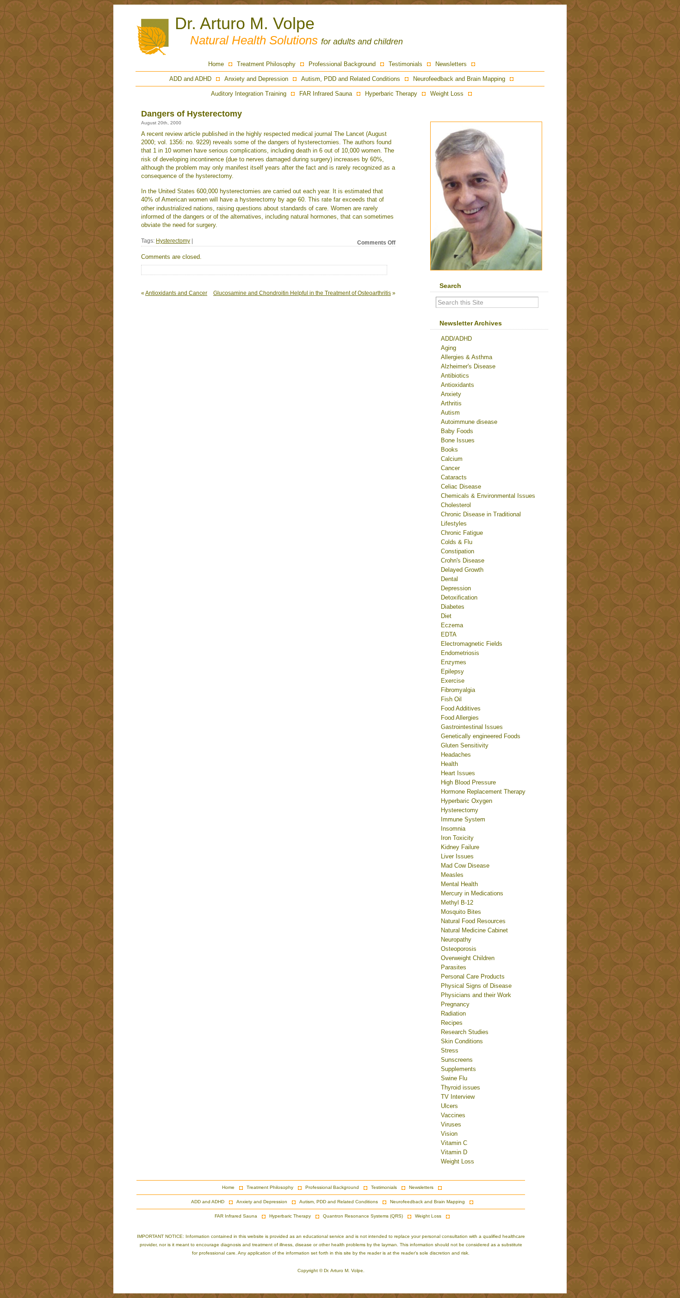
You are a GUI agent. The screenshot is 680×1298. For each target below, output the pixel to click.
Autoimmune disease (469, 421)
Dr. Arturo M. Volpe (245, 23)
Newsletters (451, 64)
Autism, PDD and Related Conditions (350, 78)
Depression (456, 588)
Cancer (450, 468)
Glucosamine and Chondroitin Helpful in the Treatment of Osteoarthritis (302, 293)
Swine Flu (454, 1078)
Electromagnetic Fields (471, 643)
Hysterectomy (173, 241)
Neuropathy (456, 939)
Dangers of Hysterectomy (191, 113)
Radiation (453, 1013)
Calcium (452, 458)
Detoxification (459, 597)
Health (449, 763)
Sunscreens (457, 1059)
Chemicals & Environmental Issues (488, 495)
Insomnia (453, 828)
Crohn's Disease (462, 560)
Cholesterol (456, 505)
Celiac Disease (461, 486)
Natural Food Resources (473, 921)
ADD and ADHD (190, 78)
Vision (449, 1133)
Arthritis (451, 403)
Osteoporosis (458, 948)
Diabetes (452, 606)
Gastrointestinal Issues (472, 726)
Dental (449, 579)
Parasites (453, 967)
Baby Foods (457, 431)
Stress (449, 1050)
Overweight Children (468, 958)
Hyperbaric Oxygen (466, 800)
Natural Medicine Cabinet (474, 930)
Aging (448, 347)
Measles (452, 874)
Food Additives (461, 708)
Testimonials (405, 64)
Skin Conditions (462, 1041)
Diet (446, 615)
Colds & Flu (456, 542)
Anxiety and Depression (256, 78)
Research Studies (464, 1032)
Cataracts (454, 477)
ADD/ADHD (456, 338)
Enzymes (453, 662)
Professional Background (342, 64)
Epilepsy (452, 671)
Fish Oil (451, 699)
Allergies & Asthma (466, 357)
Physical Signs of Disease (476, 985)
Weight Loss (447, 93)
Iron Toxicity (457, 837)
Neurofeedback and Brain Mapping (459, 78)
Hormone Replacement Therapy (483, 791)
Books (449, 449)
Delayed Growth (462, 569)
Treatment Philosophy (266, 64)
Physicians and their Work (476, 995)
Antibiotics (455, 375)
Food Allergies (460, 717)
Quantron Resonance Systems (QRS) (363, 1215)
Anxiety (451, 394)
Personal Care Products (473, 976)
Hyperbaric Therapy (391, 93)
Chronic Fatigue (462, 532)
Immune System (463, 819)
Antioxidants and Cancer (176, 293)
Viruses (451, 1124)
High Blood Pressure (468, 782)
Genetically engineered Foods (480, 736)
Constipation (457, 551)
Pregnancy (455, 1004)
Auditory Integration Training (248, 93)
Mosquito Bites (461, 911)
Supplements (458, 1068)
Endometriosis (460, 652)
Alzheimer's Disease (468, 366)
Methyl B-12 (457, 902)
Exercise (452, 680)
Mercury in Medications (472, 893)
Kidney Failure (460, 847)
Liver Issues (457, 856)
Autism (450, 412)
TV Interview (458, 1096)
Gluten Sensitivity (464, 745)
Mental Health (459, 884)
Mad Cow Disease (465, 865)
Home (216, 64)
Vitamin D (454, 1152)
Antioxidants (457, 384)
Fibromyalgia (458, 689)
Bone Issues (458, 440)
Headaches (456, 754)
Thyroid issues (460, 1087)
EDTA (449, 634)
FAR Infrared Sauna (325, 93)
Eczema (452, 625)
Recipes (452, 1022)
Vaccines (453, 1115)
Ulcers (449, 1105)
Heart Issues (458, 773)
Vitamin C (454, 1142)
